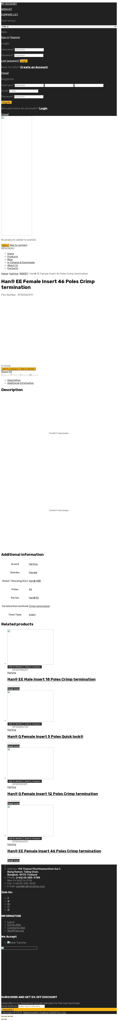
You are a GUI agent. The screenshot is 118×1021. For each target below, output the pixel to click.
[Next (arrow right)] (5, 1019)
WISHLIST (6, 9)
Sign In (5, 37)
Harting (13, 273)
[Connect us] (8, 898)
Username (7, 49)
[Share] (5, 1016)
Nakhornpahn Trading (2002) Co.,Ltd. (44, 1012)
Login (43, 108)
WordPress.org (15, 930)
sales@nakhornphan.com (30, 886)
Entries (14, 924)
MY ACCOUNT (9, 3)
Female (33, 572)
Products (12, 256)
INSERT (24, 273)
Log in (10, 922)
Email (4, 90)
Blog (10, 259)
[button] (7, 248)
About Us (12, 265)
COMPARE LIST (9, 14)
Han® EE (34, 597)
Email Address (9, 1006)
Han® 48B (35, 580)
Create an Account (34, 67)
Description (14, 380)
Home (10, 253)
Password (7, 55)
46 (30, 589)
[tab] (62, 380)
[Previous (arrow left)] (2, 1019)
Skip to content (18, 245)
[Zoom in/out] (11, 1016)
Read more (13, 688)
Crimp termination (39, 606)
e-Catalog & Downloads (21, 262)
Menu (5, 245)
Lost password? (10, 60)
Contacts (12, 268)
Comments (16, 927)
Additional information (20, 383)
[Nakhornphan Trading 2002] (16, 234)
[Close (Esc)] (2, 1016)
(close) (5, 73)
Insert (32, 614)
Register (15, 37)
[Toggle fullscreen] (8, 1016)
